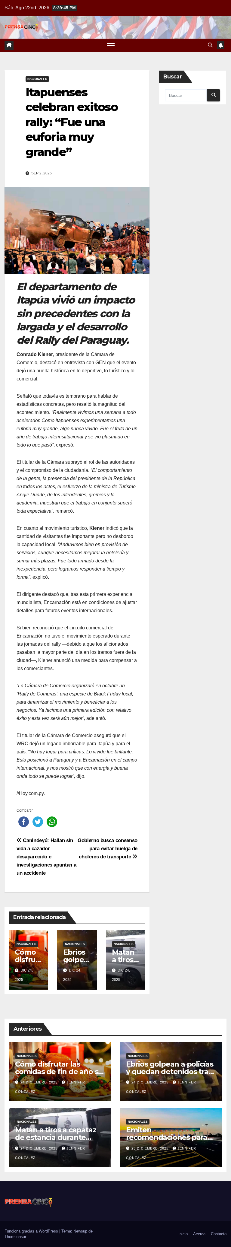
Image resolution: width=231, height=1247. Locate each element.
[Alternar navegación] (110, 45)
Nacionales (37, 79)
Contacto (218, 1234)
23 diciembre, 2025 (150, 1148)
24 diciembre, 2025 (39, 1082)
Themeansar (15, 1236)
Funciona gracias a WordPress (32, 1231)
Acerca (199, 1234)
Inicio (183, 1234)
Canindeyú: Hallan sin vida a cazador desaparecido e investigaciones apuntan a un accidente (46, 856)
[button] (210, 45)
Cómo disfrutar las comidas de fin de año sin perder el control (60, 1071)
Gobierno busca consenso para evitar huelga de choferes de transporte (107, 848)
